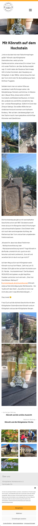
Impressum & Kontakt (29, 523)
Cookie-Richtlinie (7, 523)
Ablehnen (19, 513)
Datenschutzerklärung (18, 523)
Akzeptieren (19, 508)
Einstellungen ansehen (19, 519)
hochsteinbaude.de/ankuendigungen (15, 283)
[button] (35, 488)
